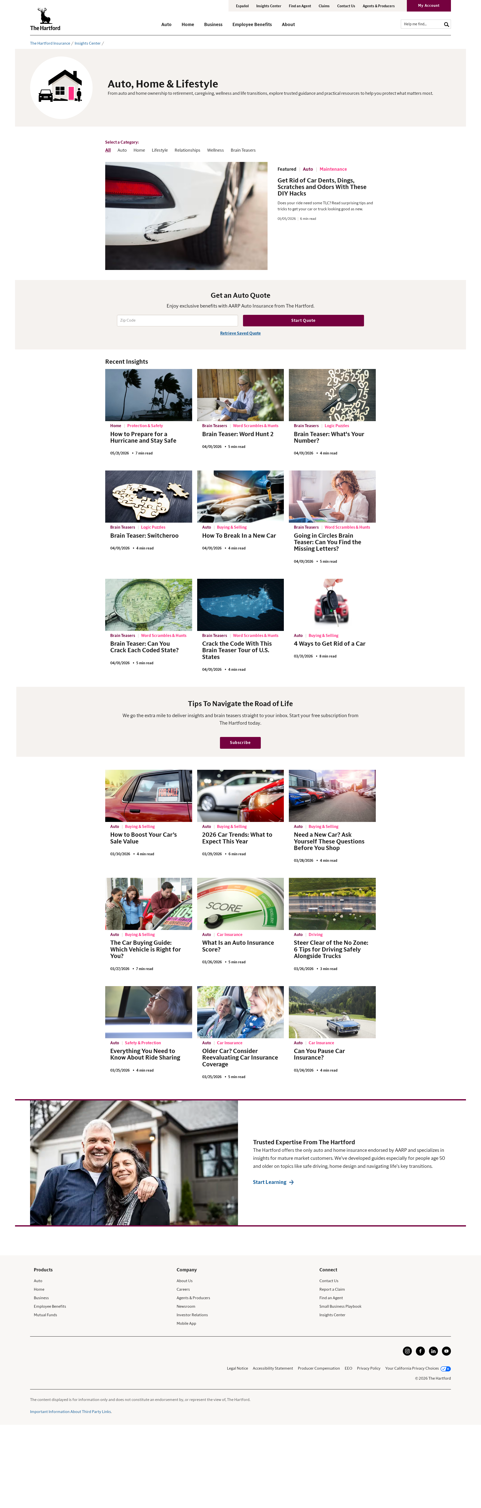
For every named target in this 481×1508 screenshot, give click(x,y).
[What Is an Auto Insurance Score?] (240, 904)
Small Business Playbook (340, 1306)
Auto (122, 150)
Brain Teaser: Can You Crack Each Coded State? (144, 647)
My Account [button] (429, 6)
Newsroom (186, 1306)
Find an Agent (331, 1298)
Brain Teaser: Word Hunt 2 (238, 434)
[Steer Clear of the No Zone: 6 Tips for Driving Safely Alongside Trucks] (332, 904)
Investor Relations (192, 1315)
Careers (183, 1289)
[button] (166, 27)
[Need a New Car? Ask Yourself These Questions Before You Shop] (332, 796)
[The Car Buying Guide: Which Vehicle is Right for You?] (148, 904)
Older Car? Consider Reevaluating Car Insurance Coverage (240, 1058)
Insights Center (268, 6)
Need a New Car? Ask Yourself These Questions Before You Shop (329, 841)
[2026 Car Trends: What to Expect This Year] (240, 796)
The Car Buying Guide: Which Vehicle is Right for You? (145, 949)
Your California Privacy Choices (412, 1368)
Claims (324, 6)
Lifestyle (160, 150)
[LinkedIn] (433, 1354)
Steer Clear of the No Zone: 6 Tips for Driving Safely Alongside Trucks (331, 949)
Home (139, 150)
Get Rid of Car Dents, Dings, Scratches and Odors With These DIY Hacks (322, 187)
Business (41, 1298)
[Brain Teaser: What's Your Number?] (332, 395)
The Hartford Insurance (50, 43)
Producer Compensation (319, 1368)
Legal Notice (237, 1368)
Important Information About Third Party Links (70, 1412)
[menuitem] (171, 27)
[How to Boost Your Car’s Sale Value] (148, 796)
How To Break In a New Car (239, 536)
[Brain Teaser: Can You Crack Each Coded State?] (148, 605)
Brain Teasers (243, 150)
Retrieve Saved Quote (240, 333)
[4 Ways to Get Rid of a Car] (332, 605)
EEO (348, 1368)
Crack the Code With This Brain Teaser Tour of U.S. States (237, 650)
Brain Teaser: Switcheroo (144, 536)
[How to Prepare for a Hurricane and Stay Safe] (148, 395)
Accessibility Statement (273, 1368)
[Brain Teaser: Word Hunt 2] (240, 395)
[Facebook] (420, 1354)
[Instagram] (407, 1354)
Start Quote (303, 321)
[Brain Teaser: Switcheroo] (148, 496)
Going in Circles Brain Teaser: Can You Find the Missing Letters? (327, 542)
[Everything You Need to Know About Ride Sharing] (148, 1012)
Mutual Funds (45, 1315)
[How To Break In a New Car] (240, 496)
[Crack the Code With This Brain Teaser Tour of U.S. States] (240, 605)
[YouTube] (446, 1354)
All (108, 150)
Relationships (187, 150)
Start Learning (269, 1182)
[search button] (446, 24)
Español (242, 6)
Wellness (215, 150)
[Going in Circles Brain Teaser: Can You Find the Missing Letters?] (332, 496)
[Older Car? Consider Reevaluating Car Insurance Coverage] (240, 1012)
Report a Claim (332, 1289)
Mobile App (186, 1324)
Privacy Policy (369, 1368)
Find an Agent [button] (300, 6)
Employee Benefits (50, 1306)
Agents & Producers (379, 6)
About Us (185, 1281)
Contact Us (346, 6)
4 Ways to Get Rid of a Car (330, 644)
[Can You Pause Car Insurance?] (332, 1012)
